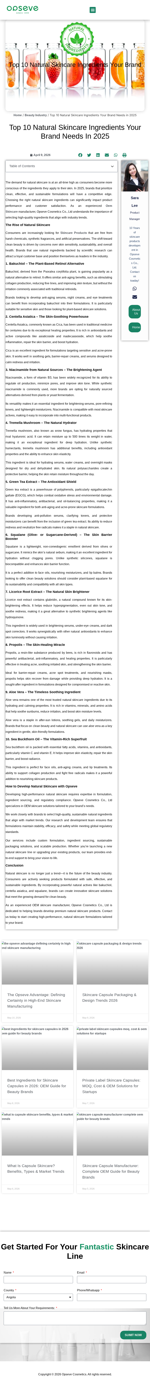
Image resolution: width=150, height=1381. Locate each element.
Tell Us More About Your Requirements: (29, 1308)
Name (8, 1272)
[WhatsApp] (135, 288)
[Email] (134, 297)
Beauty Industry (36, 115)
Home (18, 115)
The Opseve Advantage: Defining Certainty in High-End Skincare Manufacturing (36, 1000)
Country (9, 1290)
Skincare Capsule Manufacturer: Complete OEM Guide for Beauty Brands (111, 1171)
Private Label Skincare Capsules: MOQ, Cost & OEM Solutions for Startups (111, 1086)
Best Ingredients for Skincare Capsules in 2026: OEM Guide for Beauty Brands (36, 1086)
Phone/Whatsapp (88, 1290)
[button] (93, 10)
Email (81, 1272)
